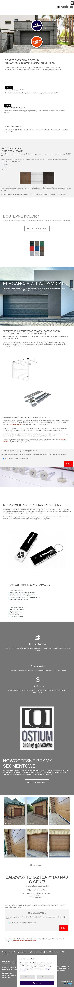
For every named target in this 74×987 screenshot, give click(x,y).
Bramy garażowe (14, 90)
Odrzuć (27, 977)
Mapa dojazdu (43, 952)
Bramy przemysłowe (15, 108)
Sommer (5, 441)
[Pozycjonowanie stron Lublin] (68, 984)
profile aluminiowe (15, 424)
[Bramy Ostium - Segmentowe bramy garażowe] (64, 9)
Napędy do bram (12, 126)
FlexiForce (63, 440)
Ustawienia (45, 977)
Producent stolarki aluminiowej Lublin (24, 941)
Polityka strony (53, 952)
